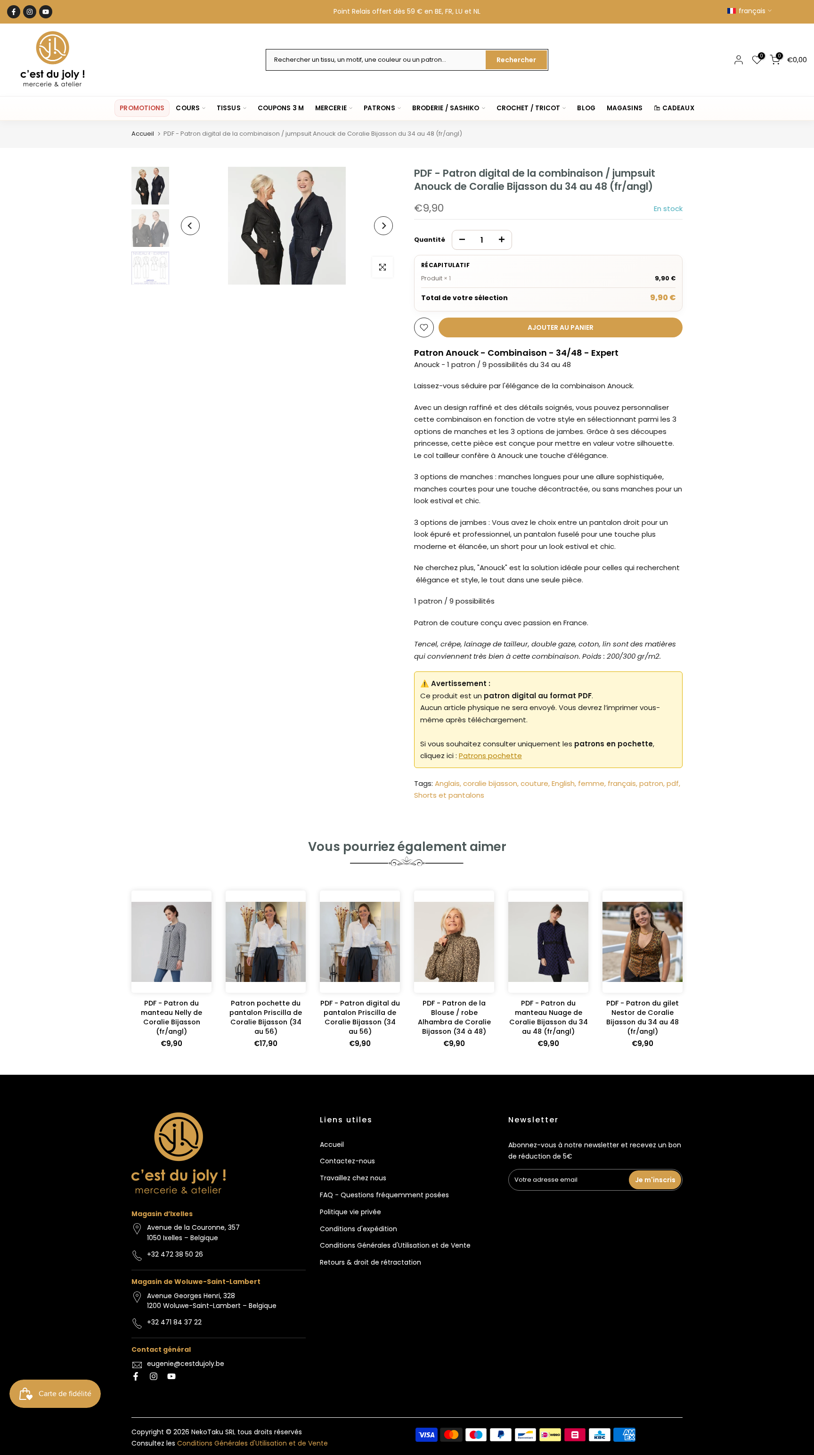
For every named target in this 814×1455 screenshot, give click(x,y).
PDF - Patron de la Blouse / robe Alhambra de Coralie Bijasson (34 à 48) (454, 1017)
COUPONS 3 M (281, 108)
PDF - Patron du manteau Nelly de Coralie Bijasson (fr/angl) (171, 1017)
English (563, 783)
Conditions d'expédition (358, 1229)
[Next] (383, 225)
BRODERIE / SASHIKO (446, 108)
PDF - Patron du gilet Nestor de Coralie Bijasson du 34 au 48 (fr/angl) (642, 1017)
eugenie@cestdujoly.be (185, 1363)
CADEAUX (678, 108)
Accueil (142, 133)
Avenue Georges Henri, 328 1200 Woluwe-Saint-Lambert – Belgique (212, 1301)
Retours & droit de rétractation (370, 1262)
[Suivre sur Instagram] (29, 11)
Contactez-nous (347, 1161)
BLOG (586, 108)
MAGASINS (625, 108)
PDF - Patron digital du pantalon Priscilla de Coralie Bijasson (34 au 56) (360, 1017)
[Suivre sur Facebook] (13, 11)
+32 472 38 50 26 (175, 1254)
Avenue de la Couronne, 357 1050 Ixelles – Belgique (193, 1232)
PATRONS (379, 108)
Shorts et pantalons (449, 795)
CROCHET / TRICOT (529, 108)
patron (651, 783)
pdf (673, 783)
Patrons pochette (490, 755)
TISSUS (229, 108)
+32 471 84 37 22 (174, 1322)
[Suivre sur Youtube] (45, 11)
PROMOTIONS (142, 108)
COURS (188, 108)
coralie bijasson (490, 783)
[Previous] (190, 225)
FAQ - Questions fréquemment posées (384, 1195)
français (622, 783)
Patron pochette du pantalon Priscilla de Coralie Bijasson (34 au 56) (265, 1017)
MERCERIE (331, 108)
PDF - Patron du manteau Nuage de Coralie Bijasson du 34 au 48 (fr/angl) (548, 1017)
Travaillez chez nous (353, 1178)
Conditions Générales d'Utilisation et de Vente (395, 1245)
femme (591, 783)
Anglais (447, 783)
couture (534, 783)
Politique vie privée (350, 1212)
